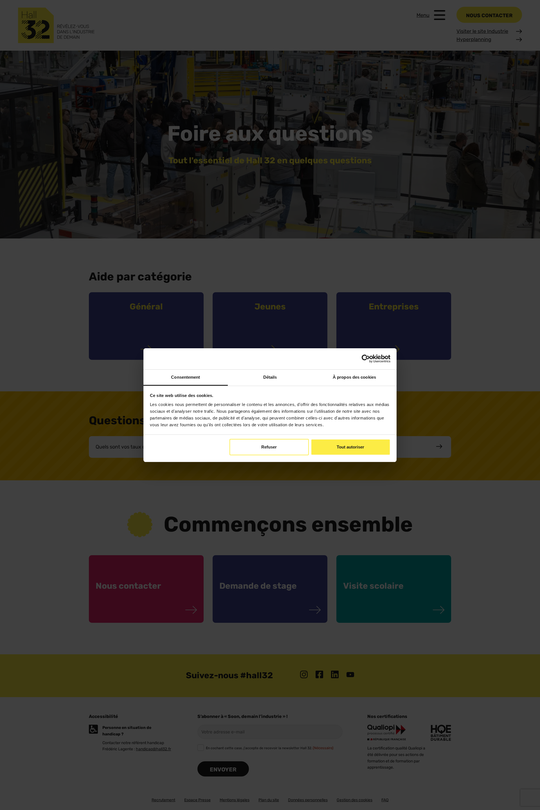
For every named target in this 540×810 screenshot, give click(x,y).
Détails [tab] (270, 377)
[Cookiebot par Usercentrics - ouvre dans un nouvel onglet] (365, 358)
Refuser (269, 447)
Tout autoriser (350, 447)
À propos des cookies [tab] (354, 377)
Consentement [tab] (185, 377)
